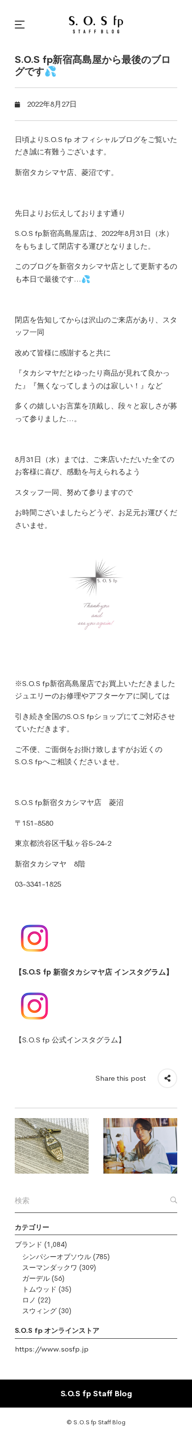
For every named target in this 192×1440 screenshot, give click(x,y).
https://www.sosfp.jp (52, 1349)
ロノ (29, 1300)
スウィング (39, 1310)
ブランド (28, 1244)
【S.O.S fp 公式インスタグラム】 (70, 1039)
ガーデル (36, 1278)
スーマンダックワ (49, 1267)
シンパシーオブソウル (56, 1256)
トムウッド (39, 1289)
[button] (21, 24)
